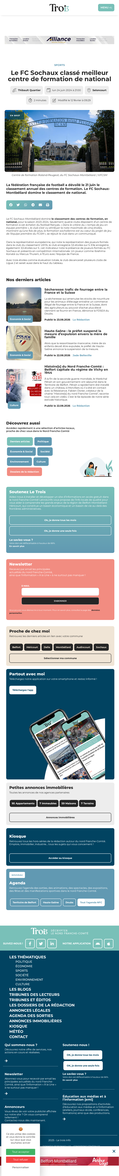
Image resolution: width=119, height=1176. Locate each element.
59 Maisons (69, 803)
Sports (59, 65)
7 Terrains (87, 803)
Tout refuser (20, 1159)
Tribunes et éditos (30, 1000)
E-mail (25, 585)
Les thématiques (27, 957)
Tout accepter (20, 1151)
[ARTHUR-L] (59, 1161)
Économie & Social (20, 319)
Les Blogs (20, 989)
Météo (16, 1031)
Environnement (29, 979)
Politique (23, 961)
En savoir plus (16, 546)
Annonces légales (29, 1010)
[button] (11, 205)
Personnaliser (20, 1167)
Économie (24, 966)
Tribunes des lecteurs (34, 994)
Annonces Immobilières (35, 1021)
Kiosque (18, 1026)
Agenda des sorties (31, 1016)
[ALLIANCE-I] (59, 52)
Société (22, 975)
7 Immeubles (48, 803)
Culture (14, 405)
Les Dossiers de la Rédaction (42, 1005)
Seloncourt (99, 90)
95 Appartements (23, 803)
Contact (18, 1037)
